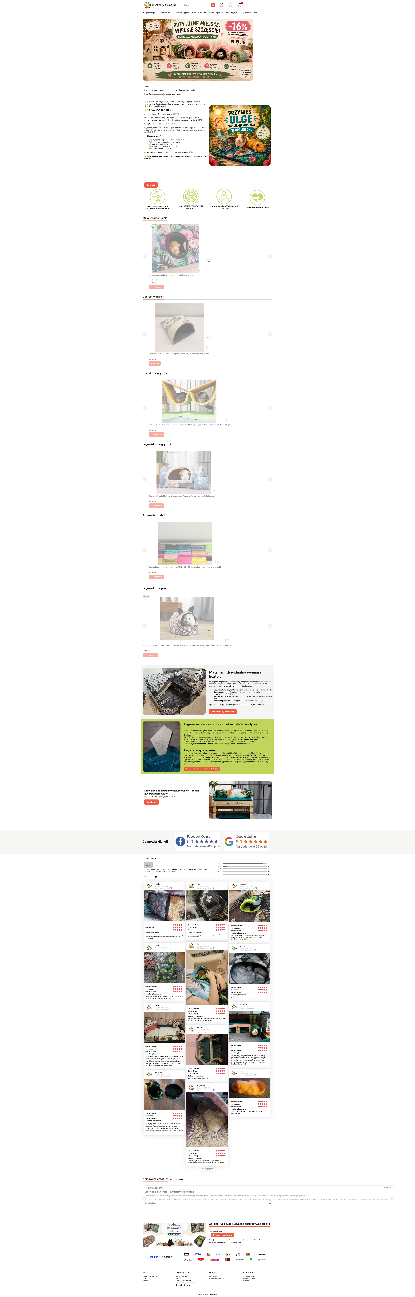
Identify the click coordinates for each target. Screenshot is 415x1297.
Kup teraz (151, 802)
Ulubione (246, 1281)
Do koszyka (155, 363)
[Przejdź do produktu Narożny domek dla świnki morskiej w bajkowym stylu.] (176, 248)
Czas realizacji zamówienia (185, 1283)
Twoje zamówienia (249, 1276)
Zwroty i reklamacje (183, 1285)
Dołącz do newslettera (222, 1235)
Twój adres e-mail (215, 1231)
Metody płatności (182, 1276)
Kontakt (178, 1278)
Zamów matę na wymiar (223, 711)
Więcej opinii (207, 1169)
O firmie (145, 1281)
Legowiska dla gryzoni (155, 1188)
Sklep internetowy (206, 1294)
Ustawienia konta (249, 1278)
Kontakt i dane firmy (150, 1276)
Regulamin (213, 1276)
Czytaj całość (150, 1203)
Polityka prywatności (216, 1278)
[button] (213, 5)
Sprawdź (151, 185)
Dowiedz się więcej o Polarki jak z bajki (202, 769)
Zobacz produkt (156, 287)
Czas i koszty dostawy (184, 1281)
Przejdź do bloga (176, 1179)
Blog (144, 1278)
